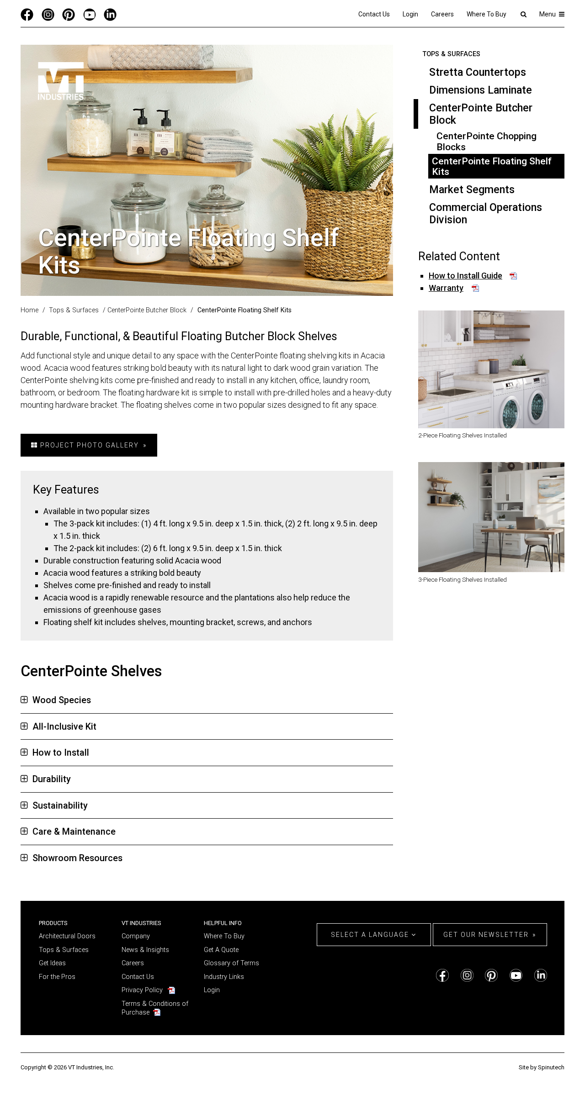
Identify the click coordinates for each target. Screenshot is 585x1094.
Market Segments (472, 189)
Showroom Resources (77, 858)
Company (136, 936)
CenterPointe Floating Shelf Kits (492, 166)
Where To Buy (486, 14)
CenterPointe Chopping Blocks (486, 141)
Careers (442, 14)
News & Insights (145, 950)
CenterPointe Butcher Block (480, 113)
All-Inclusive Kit (64, 726)
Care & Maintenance (74, 831)
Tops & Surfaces (451, 54)
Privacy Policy (142, 990)
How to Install (60, 752)
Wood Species (61, 700)
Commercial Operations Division (485, 213)
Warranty (446, 288)
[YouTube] (89, 14)
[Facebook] (27, 14)
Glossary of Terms (231, 963)
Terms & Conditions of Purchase (155, 1008)
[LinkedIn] (110, 14)
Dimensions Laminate (480, 90)
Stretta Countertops (477, 72)
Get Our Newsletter (486, 934)
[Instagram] (48, 14)
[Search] (523, 14)
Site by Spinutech (541, 1067)
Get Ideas (52, 963)
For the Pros (57, 977)
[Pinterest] (68, 14)
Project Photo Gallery (88, 445)
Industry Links (224, 977)
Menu (548, 14)
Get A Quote (221, 950)
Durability (51, 779)
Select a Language (371, 934)
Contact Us (374, 14)
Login (410, 14)
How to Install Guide (465, 275)
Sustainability (60, 805)
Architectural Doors (67, 936)
